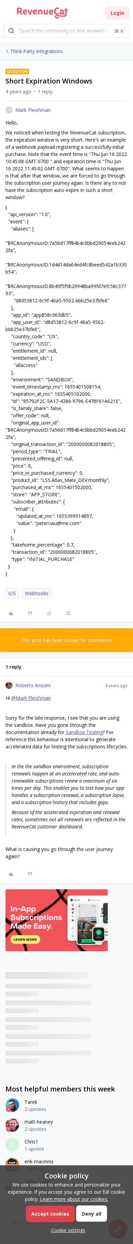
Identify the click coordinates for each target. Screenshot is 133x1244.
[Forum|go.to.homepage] (42, 13)
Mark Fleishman (32, 110)
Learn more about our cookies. (74, 1199)
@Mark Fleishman (31, 698)
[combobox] (66, 31)
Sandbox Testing (84, 732)
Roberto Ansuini (32, 685)
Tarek (31, 1102)
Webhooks (36, 593)
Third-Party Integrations (36, 51)
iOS (12, 593)
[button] (7, 14)
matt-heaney (39, 1121)
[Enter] (11, 31)
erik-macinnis (39, 1161)
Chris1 (31, 1141)
